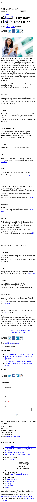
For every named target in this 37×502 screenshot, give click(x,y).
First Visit (4, 500)
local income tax (10, 343)
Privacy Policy (5, 496)
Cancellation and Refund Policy (21, 496)
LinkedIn (8, 487)
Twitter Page (11, 481)
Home (7, 15)
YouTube (10, 486)
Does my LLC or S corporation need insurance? (20, 354)
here (6, 312)
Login (7, 24)
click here (4, 162)
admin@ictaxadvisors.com (12, 436)
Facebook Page (12, 479)
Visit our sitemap (29, 498)
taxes (17, 343)
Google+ (10, 484)
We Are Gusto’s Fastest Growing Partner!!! (19, 362)
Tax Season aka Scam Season (14, 360)
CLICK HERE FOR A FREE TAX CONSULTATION (18, 331)
